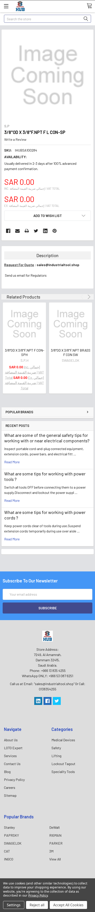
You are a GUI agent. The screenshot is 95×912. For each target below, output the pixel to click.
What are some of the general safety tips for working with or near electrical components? (46, 437)
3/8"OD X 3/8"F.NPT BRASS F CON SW (70, 352)
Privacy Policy (14, 779)
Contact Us (12, 764)
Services (10, 756)
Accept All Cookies (68, 905)
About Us (11, 740)
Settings (14, 905)
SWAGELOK (12, 843)
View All (55, 859)
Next (88, 297)
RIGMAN (55, 835)
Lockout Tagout (63, 764)
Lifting (56, 756)
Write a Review (15, 139)
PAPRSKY (11, 835)
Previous (83, 297)
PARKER (56, 843)
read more (12, 462)
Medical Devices (63, 740)
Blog (7, 771)
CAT (7, 851)
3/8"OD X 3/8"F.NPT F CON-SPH (24, 352)
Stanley (9, 827)
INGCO (8, 859)
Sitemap (10, 795)
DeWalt (54, 827)
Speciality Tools (63, 771)
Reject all (37, 905)
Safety (56, 748)
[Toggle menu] (6, 6)
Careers (9, 787)
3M (51, 851)
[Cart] (91, 6)
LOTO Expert (13, 748)
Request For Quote (19, 265)
